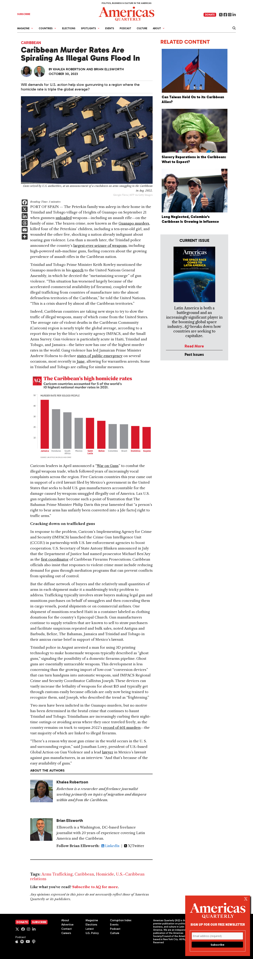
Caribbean (31, 42)
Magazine (92, 920)
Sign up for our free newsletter (217, 924)
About (65, 920)
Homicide (105, 874)
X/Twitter (135, 846)
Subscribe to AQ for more (95, 887)
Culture (142, 28)
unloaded (64, 218)
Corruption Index (120, 920)
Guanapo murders (134, 223)
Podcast (125, 28)
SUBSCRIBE (23, 14)
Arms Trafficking (57, 874)
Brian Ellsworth (109, 69)
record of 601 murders (122, 727)
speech (78, 270)
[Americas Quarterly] (126, 13)
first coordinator (55, 559)
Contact (66, 929)
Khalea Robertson (69, 69)
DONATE (210, 14)
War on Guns (108, 466)
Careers (66, 933)
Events (109, 28)
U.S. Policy (92, 933)
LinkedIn (111, 846)
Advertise (67, 924)
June (81, 361)
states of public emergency (99, 356)
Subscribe (39, 922)
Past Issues (194, 354)
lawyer (107, 752)
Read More (194, 346)
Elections (68, 28)
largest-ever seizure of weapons (100, 245)
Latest (90, 929)
